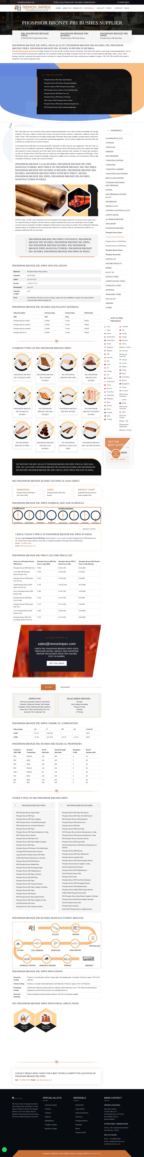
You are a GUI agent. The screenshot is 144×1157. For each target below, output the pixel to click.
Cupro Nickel (112, 215)
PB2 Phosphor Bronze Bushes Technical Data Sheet (61, 90)
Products (77, 8)
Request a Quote (89, 529)
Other (109, 308)
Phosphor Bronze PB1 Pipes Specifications (58, 80)
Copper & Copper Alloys (118, 210)
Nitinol (109, 190)
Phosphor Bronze (115, 228)
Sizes (50, 489)
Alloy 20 (110, 272)
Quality (101, 8)
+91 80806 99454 (123, 2)
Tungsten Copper (114, 160)
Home (58, 8)
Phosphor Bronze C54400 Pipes (116, 246)
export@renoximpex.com (112, 1144)
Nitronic (110, 290)
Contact (119, 8)
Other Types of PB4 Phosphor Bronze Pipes (58, 100)
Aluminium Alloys (114, 138)
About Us (67, 8)
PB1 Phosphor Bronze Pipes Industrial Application (60, 107)
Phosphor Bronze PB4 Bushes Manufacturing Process (61, 104)
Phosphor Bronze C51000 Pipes (116, 241)
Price (108, 8)
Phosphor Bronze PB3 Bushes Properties (57, 97)
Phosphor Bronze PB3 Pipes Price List (56, 93)
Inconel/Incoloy (114, 263)
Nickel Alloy (112, 206)
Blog (127, 8)
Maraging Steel (113, 294)
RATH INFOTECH (95, 1153)
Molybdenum (112, 156)
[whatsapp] (4, 1149)
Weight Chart (86, 489)
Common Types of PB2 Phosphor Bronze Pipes (59, 86)
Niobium (109, 152)
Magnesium (111, 202)
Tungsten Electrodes (117, 174)
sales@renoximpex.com (26, 2)
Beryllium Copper (115, 178)
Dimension (23, 489)
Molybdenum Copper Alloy (116, 195)
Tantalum (110, 147)
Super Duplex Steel (115, 281)
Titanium (110, 143)
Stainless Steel (113, 286)
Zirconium (111, 224)
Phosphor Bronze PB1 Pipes (115, 237)
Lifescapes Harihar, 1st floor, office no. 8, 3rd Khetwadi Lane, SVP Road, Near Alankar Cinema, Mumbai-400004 (114, 1114)
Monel (109, 268)
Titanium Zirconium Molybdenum (115, 184)
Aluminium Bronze (114, 219)
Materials (89, 8)
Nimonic (109, 303)
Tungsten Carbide (115, 169)
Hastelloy (111, 259)
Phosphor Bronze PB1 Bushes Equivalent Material (60, 83)
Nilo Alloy (111, 299)
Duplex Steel (112, 277)
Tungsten (110, 165)
